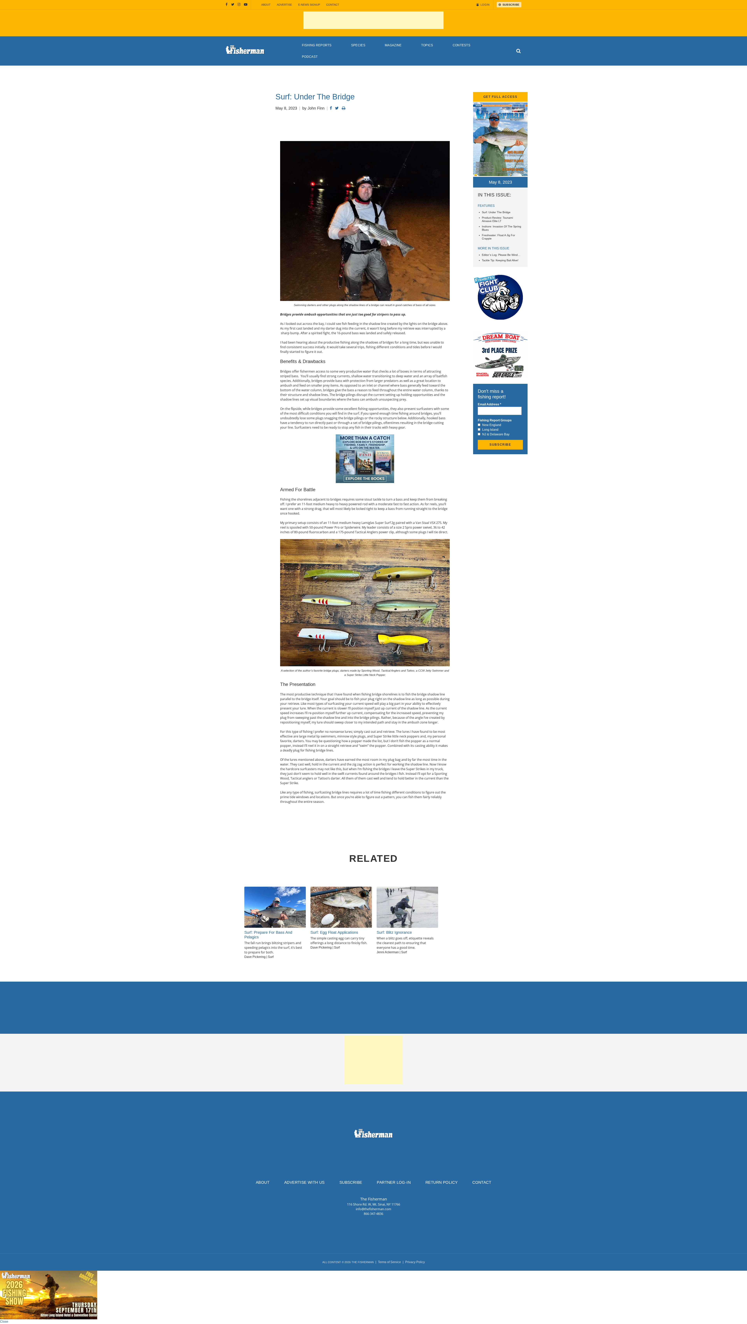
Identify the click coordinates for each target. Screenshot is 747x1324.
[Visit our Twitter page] (232, 4)
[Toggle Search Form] (518, 51)
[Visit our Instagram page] (239, 4)
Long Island (490, 429)
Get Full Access (500, 96)
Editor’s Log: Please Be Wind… (501, 254)
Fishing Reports (317, 45)
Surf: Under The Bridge (496, 212)
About (266, 4)
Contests (462, 45)
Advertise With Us (304, 1182)
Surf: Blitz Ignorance (394, 932)
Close (4, 1321)
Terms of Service (389, 1262)
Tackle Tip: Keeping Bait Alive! (500, 260)
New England (491, 425)
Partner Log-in (394, 1182)
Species (358, 45)
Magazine (393, 45)
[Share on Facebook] (331, 108)
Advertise (284, 4)
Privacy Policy (415, 1262)
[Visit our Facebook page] (227, 4)
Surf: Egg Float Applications (334, 932)
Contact (332, 4)
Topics (427, 45)
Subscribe (350, 1182)
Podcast (310, 56)
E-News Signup (309, 4)
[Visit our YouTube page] (245, 4)
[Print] (343, 108)
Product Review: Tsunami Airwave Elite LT (497, 219)
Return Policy (441, 1182)
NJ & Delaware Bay (495, 434)
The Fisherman (245, 51)
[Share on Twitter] (337, 108)
